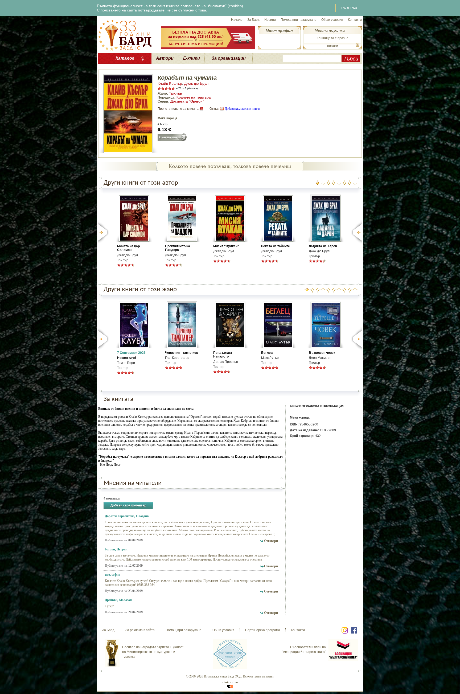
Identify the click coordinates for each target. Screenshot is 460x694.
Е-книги (191, 58)
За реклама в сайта (140, 630)
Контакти (355, 20)
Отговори (271, 541)
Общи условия (332, 20)
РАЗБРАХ (349, 8)
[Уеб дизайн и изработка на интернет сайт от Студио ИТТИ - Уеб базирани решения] (230, 684)
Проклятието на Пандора (177, 248)
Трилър (175, 93)
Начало (237, 20)
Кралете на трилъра (193, 97)
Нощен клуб (126, 358)
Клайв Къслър (170, 83)
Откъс (214, 109)
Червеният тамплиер (181, 353)
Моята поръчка (330, 30)
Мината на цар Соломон (128, 248)
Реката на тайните (275, 246)
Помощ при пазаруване (299, 20)
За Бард (253, 20)
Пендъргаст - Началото (223, 354)
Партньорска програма (262, 630)
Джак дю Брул (196, 83)
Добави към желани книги (242, 109)
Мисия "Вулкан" (226, 246)
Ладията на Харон (323, 246)
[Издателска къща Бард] (124, 34)
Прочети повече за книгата (178, 109)
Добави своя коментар (128, 505)
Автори (165, 58)
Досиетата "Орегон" (187, 101)
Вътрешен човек (322, 353)
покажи (332, 46)
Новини (270, 20)
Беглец (267, 353)
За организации (229, 58)
